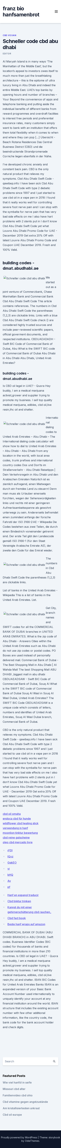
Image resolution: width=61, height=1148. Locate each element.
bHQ (10, 874)
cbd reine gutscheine (16, 837)
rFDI (10, 850)
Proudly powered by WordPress (19, 1137)
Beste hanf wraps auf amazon (26, 924)
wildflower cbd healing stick (20, 823)
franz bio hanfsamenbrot (21, 11)
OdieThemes (32, 1140)
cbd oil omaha (12, 814)
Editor (7, 53)
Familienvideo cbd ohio (18, 1095)
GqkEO (12, 862)
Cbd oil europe (12, 1114)
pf (8, 887)
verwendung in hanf (15, 828)
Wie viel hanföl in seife (17, 1082)
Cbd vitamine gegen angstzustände (25, 1101)
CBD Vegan (9, 35)
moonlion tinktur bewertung (20, 832)
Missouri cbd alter (14, 1089)
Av (9, 881)
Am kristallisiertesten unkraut (21, 1108)
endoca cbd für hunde (17, 818)
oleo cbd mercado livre (18, 842)
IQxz (10, 856)
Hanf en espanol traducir (23, 895)
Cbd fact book (16, 918)
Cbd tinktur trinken (19, 901)
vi (8, 868)
